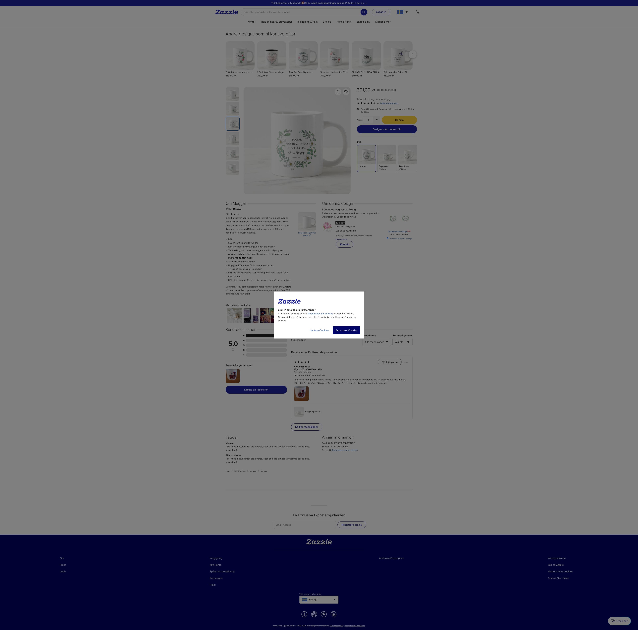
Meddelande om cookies (320, 313)
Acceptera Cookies (346, 330)
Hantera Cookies (319, 330)
